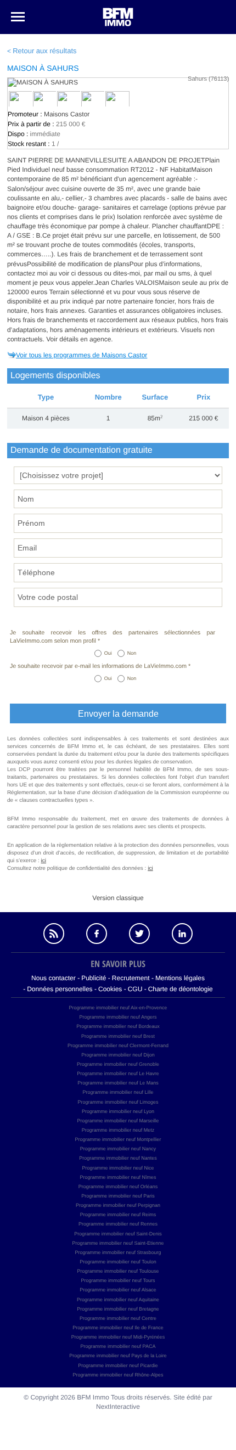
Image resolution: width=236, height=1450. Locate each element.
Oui (108, 653)
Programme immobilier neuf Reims (118, 1214)
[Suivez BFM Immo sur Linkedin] (182, 933)
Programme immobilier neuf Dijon (118, 1055)
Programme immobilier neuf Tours (118, 1280)
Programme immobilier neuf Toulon (118, 1261)
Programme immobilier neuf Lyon (118, 1111)
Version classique (117, 898)
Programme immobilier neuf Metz (118, 1130)
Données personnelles (59, 989)
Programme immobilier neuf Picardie (118, 1365)
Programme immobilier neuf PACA (118, 1346)
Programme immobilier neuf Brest (118, 1036)
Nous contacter (53, 978)
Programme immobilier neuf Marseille (118, 1120)
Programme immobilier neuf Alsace (118, 1289)
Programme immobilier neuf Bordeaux (118, 1026)
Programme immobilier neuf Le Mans (118, 1083)
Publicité (93, 978)
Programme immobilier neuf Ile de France (118, 1327)
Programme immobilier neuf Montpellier (118, 1139)
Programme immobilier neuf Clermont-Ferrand (118, 1045)
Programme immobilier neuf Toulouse (118, 1271)
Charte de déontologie (180, 989)
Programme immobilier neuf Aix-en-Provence (118, 1007)
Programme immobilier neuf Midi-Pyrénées (118, 1337)
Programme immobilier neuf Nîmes (118, 1177)
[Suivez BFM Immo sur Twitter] (139, 933)
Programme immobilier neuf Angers (117, 1017)
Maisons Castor (66, 114)
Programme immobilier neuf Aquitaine (118, 1299)
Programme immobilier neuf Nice (118, 1168)
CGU (135, 989)
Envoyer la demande (118, 713)
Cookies (110, 989)
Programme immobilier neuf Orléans (118, 1186)
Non (132, 653)
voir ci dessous (81, 273)
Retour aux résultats (44, 51)
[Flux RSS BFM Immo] (53, 933)
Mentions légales (180, 978)
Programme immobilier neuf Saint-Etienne (118, 1243)
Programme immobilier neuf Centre (118, 1318)
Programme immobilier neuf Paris (118, 1196)
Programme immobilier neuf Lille (117, 1092)
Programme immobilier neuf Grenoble (118, 1064)
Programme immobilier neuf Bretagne (118, 1309)
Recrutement (131, 978)
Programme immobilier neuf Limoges (117, 1102)
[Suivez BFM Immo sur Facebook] (96, 933)
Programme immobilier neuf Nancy (118, 1148)
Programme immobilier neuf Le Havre (118, 1073)
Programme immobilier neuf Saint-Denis (118, 1234)
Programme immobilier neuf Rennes (118, 1224)
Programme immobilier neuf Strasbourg (118, 1252)
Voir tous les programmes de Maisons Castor (81, 355)
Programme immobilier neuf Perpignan (118, 1205)
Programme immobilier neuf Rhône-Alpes (117, 1375)
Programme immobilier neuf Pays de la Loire (118, 1355)
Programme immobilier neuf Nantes (118, 1158)
